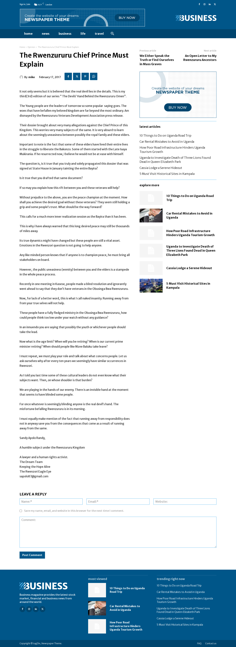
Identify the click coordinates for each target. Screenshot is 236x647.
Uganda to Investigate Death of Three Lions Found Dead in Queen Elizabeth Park (175, 160)
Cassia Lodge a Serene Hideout (161, 168)
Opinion (31, 47)
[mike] (22, 77)
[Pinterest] (85, 76)
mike (31, 77)
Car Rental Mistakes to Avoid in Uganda (167, 141)
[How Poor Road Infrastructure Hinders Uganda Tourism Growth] (151, 233)
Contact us (210, 643)
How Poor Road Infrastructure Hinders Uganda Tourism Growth (190, 233)
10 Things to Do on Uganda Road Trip (165, 135)
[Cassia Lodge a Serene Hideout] (151, 268)
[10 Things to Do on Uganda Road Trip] (151, 198)
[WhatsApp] (93, 76)
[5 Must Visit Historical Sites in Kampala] (151, 286)
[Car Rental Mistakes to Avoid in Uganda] (151, 215)
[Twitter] (214, 4)
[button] (112, 34)
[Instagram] (204, 4)
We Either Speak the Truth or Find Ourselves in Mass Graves (157, 60)
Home (22, 47)
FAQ (199, 643)
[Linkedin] (209, 4)
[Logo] (186, 18)
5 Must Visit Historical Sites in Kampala (167, 174)
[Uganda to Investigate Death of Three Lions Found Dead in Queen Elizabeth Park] (151, 251)
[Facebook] (199, 4)
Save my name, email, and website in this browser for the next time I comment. (74, 510)
